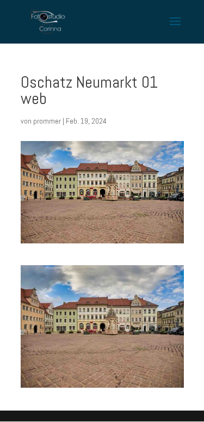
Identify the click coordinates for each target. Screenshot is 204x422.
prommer (47, 121)
